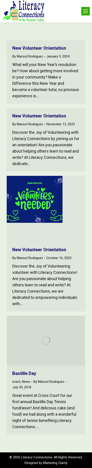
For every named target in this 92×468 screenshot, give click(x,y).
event (16, 382)
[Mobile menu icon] (85, 11)
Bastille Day (24, 373)
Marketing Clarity (55, 463)
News (26, 382)
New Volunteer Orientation (39, 48)
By (27, 56)
